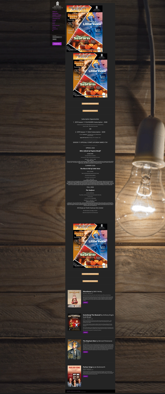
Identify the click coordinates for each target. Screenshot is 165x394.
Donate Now (57, 43)
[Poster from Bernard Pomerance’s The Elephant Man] (74, 339)
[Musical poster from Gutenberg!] (74, 313)
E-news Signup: (54, 35)
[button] (57, 30)
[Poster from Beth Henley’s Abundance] (74, 290)
